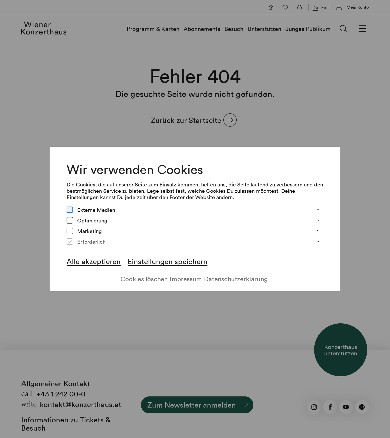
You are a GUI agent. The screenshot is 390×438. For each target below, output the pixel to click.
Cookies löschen (144, 279)
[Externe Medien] (70, 210)
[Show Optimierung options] (318, 220)
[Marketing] (70, 231)
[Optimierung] (70, 220)
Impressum (186, 279)
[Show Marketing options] (318, 231)
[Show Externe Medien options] (318, 209)
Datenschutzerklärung (236, 279)
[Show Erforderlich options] (318, 241)
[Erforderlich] (70, 241)
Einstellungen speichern (167, 261)
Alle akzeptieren (94, 261)
